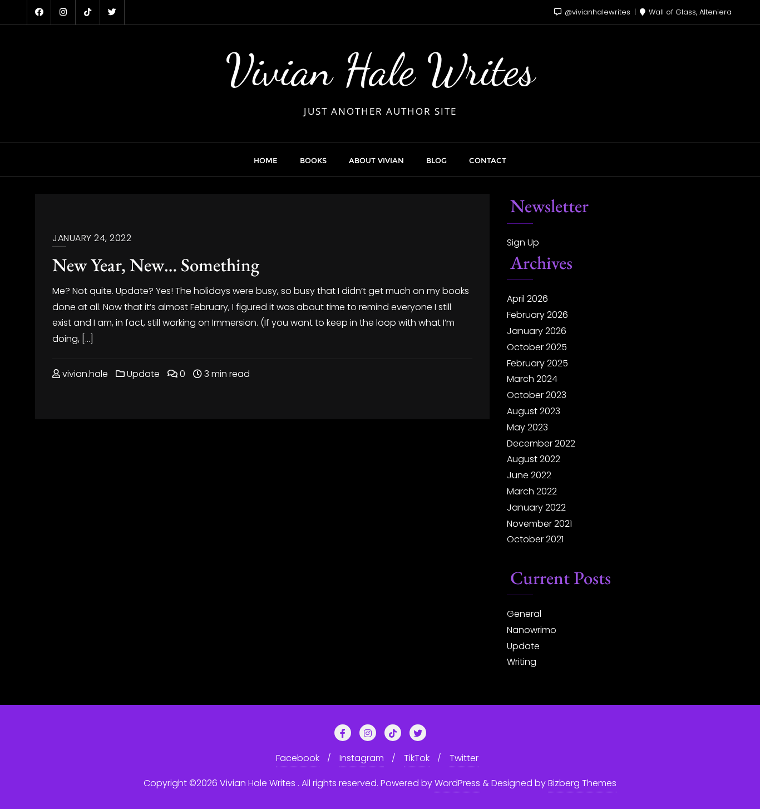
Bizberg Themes (582, 783)
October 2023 (536, 395)
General (524, 613)
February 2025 (537, 363)
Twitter (464, 758)
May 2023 (527, 427)
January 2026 (536, 331)
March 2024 (532, 378)
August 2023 (533, 411)
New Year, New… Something (155, 265)
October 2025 (537, 347)
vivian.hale (84, 373)
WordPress (457, 783)
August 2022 (533, 459)
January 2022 (536, 507)
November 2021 (539, 523)
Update (142, 373)
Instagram (361, 758)
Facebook (297, 758)
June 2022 (529, 475)
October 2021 (535, 539)
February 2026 (537, 314)
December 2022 (541, 443)
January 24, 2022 (91, 238)
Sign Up (523, 242)
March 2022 (532, 491)
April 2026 (527, 298)
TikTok (417, 758)
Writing (521, 661)
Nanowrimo (531, 630)
